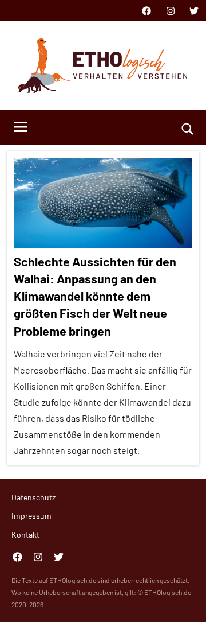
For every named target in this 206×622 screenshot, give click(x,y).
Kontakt (25, 534)
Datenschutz (33, 497)
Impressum (31, 515)
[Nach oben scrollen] (182, 598)
